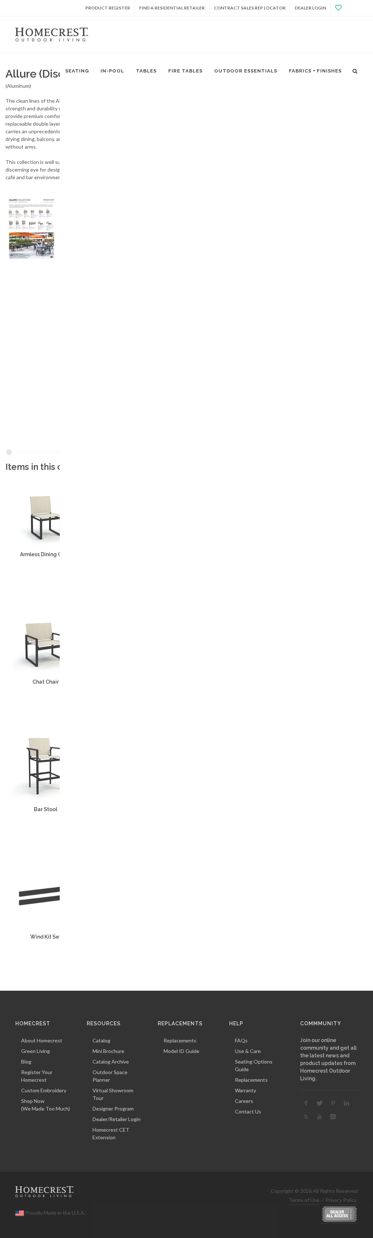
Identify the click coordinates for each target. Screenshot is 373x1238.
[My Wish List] (344, 8)
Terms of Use (304, 1200)
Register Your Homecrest (36, 1076)
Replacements (180, 1040)
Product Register (107, 8)
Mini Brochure (108, 1051)
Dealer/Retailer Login (117, 1119)
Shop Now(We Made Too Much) (45, 1105)
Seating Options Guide (253, 1065)
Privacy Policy (341, 1200)
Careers (244, 1101)
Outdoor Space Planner (110, 1076)
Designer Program (113, 1108)
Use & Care (248, 1051)
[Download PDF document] (56, 228)
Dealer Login (310, 8)
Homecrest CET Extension (111, 1133)
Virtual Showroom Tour (113, 1094)
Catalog (101, 1040)
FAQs (241, 1040)
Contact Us (248, 1111)
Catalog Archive (111, 1061)
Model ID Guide (181, 1051)
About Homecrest (41, 1040)
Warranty (245, 1090)
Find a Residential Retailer (172, 8)
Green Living (35, 1051)
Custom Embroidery (43, 1090)
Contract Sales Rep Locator (250, 8)
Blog (26, 1061)
